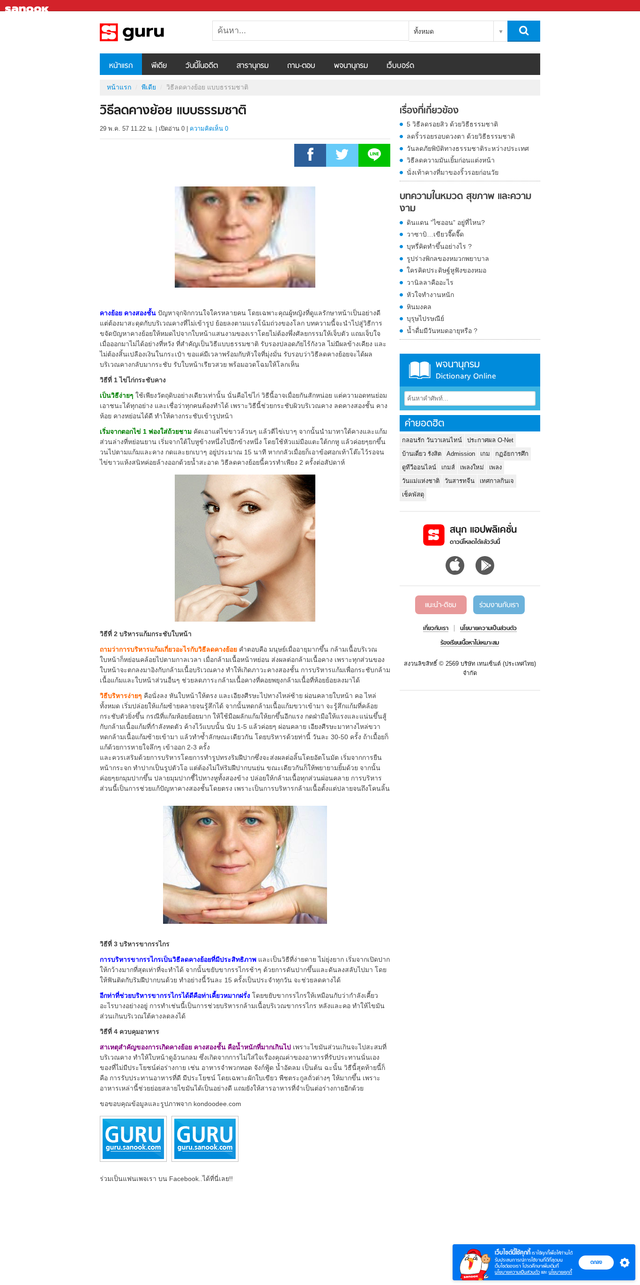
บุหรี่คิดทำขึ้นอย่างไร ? (439, 246)
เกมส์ (448, 467)
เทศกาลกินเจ (497, 480)
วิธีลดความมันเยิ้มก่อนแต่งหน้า (451, 160)
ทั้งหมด (424, 31)
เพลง (495, 467)
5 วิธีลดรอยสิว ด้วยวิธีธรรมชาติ (452, 124)
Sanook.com (28, 6)
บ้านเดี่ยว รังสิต (421, 453)
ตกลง (596, 1262)
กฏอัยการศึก (511, 453)
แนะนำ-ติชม (440, 605)
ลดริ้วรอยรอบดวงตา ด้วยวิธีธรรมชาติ (461, 136)
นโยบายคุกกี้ (560, 1272)
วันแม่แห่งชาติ (420, 480)
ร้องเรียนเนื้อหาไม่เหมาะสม (469, 643)
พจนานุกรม (351, 66)
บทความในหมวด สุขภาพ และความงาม (465, 203)
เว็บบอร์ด (400, 66)
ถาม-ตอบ (301, 66)
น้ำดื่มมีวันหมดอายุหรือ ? (442, 330)
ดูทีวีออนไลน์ (419, 467)
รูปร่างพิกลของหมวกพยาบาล (448, 258)
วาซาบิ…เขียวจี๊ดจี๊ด (435, 234)
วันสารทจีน (460, 480)
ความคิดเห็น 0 (209, 128)
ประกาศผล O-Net (490, 440)
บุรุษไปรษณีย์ (425, 318)
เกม (485, 453)
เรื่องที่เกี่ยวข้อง (429, 111)
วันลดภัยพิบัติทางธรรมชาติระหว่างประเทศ (468, 148)
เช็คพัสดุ (413, 494)
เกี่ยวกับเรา (435, 628)
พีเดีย (159, 66)
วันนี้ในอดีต (202, 66)
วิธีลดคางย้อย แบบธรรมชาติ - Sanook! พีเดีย (149, 32)
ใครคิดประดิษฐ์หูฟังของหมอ (446, 270)
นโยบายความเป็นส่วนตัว (517, 1272)
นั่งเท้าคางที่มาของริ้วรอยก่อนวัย (453, 172)
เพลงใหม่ (472, 467)
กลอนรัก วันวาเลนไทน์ (432, 440)
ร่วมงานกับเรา (499, 605)
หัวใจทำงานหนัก (430, 294)
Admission (461, 453)
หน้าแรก (121, 66)
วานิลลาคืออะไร (430, 282)
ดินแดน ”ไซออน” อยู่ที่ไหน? (446, 222)
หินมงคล (419, 307)
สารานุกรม (252, 66)
